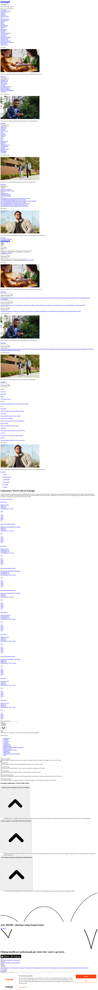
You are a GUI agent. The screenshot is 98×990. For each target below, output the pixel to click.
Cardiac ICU (3, 12)
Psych (2, 28)
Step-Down (3, 30)
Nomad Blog (15, 198)
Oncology (3, 24)
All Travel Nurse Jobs (5, 11)
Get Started (13, 199)
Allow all (86, 976)
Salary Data (15, 203)
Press (8, 960)
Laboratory (3, 35)
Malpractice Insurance (6, 194)
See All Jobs (3, 10)
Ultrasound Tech (4, 44)
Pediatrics (3, 143)
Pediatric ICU (4, 26)
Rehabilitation (4, 29)
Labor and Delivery (5, 19)
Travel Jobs (3, 4)
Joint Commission (16, 962)
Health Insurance (4, 193)
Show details (22, 987)
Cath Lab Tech (4, 34)
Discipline (3, 723)
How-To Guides (13, 202)
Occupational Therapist (6, 37)
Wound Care (3, 142)
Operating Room (4, 25)
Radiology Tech (4, 39)
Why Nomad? (4, 960)
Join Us (2, 970)
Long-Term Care (4, 20)
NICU (2, 132)
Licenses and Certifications (18, 201)
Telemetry (3, 32)
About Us (18, 960)
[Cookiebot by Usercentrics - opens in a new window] (9, 987)
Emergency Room (5, 16)
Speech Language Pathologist (7, 42)
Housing (15, 206)
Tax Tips (14, 204)
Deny (86, 980)
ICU (2, 17)
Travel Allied (3, 78)
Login (10, 239)
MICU (2, 23)
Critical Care (3, 15)
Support (7, 190)
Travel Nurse (3, 125)
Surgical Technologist (72, 967)
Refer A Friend (12, 960)
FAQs (2, 962)
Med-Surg (3, 21)
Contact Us (6, 189)
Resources (3, 186)
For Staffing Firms (5, 239)
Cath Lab (3, 14)
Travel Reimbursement (6, 195)
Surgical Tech (4, 43)
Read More (3, 76)
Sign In (5, 970)
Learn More (3, 91)
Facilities (3, 965)
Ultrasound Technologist (82, 967)
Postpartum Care (4, 141)
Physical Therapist (5, 38)
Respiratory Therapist (5, 41)
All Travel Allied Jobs (5, 33)
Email (2, 722)
